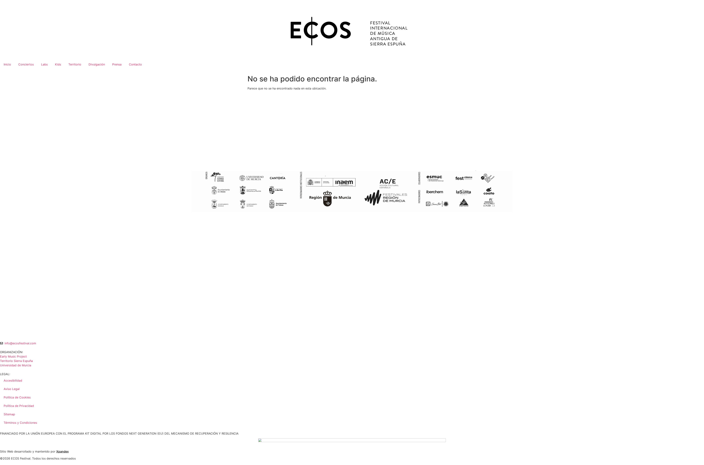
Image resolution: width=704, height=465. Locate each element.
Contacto (135, 64)
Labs (44, 64)
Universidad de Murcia (15, 365)
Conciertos (26, 64)
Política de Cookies (17, 397)
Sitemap (9, 414)
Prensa (117, 64)
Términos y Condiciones (20, 422)
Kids (58, 64)
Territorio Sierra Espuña (16, 361)
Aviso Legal (12, 389)
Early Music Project (13, 356)
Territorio (74, 64)
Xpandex (62, 451)
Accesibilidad (13, 380)
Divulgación (97, 64)
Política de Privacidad (19, 406)
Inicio (7, 64)
